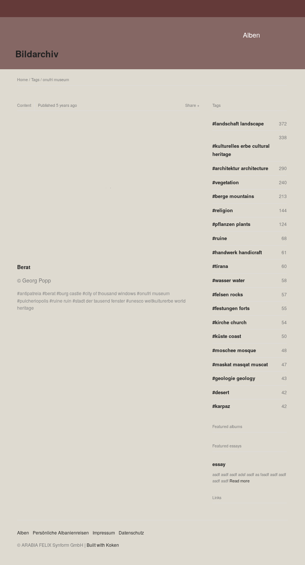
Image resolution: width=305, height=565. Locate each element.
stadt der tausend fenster (100, 300)
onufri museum (56, 79)
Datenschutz (131, 532)
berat (50, 293)
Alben (251, 34)
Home (22, 79)
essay (218, 463)
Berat (23, 267)
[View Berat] (108, 257)
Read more (239, 480)
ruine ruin (61, 300)
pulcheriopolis (34, 300)
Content (24, 105)
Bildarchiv (36, 53)
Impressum (104, 532)
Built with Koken (103, 545)
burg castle (70, 293)
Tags (35, 79)
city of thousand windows (110, 293)
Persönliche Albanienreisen (61, 532)
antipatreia (30, 293)
